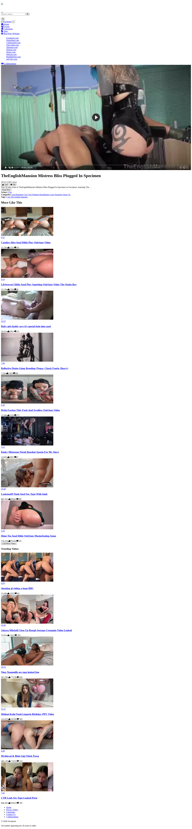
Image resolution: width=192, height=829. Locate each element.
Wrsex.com (11, 52)
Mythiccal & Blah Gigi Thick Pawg (20, 756)
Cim (10, 192)
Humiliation (44, 195)
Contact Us (11, 814)
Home (6, 24)
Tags (5, 31)
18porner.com (12, 47)
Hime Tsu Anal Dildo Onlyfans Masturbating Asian (28, 536)
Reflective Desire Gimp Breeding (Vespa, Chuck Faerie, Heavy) (34, 368)
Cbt (26, 195)
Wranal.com (11, 50)
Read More (6, 190)
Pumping (59, 195)
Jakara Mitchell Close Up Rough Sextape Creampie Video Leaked (36, 630)
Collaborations (10, 63)
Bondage (20, 195)
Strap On (66, 195)
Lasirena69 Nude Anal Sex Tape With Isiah (24, 494)
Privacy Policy (12, 810)
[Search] (28, 14)
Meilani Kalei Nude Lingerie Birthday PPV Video (27, 714)
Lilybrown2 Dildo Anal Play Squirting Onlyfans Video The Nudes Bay (39, 284)
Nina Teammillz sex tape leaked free (20, 672)
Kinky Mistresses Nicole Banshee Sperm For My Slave (30, 452)
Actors (7, 26)
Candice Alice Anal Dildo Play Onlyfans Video (26, 242)
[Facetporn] (11, 5)
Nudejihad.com (12, 40)
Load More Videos (9, 544)
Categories (8, 29)
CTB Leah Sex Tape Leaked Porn (19, 798)
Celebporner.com (13, 43)
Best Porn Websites (11, 33)
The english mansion (19, 197)
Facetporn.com (12, 38)
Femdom (35, 195)
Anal (13, 195)
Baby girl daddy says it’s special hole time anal (26, 326)
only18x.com (11, 59)
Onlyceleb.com (12, 45)
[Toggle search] (3, 19)
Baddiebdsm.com (13, 57)
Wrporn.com (11, 54)
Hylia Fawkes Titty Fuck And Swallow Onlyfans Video (30, 410)
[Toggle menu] (2, 12)
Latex (52, 195)
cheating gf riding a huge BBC (17, 588)
